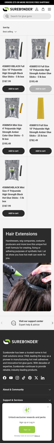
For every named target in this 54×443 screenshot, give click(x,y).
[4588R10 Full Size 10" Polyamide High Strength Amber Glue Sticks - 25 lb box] (40, 108)
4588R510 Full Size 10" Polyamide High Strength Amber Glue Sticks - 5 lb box (40, 71)
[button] (43, 9)
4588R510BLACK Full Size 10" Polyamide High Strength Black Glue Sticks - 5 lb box (13, 71)
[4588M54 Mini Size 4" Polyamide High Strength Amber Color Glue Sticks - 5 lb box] (13, 108)
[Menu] (49, 9)
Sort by (6, 27)
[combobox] (27, 16)
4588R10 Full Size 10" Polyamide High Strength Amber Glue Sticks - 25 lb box (40, 130)
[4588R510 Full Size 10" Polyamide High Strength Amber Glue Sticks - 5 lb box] (40, 49)
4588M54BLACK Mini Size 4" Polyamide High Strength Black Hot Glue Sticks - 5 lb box (13, 194)
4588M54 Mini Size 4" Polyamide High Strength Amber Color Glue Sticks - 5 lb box (12, 132)
